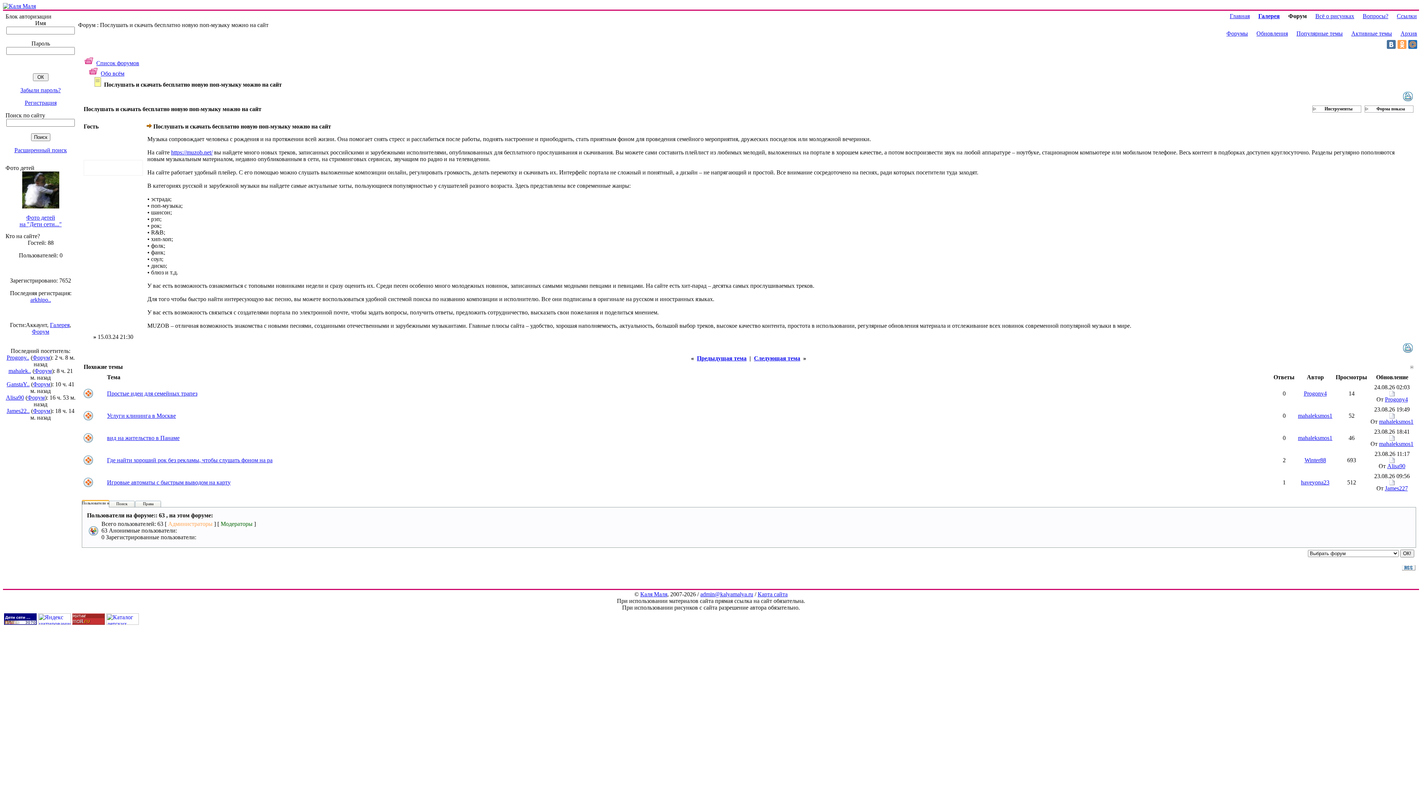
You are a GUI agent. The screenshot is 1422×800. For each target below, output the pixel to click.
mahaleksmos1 (1315, 416)
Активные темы (1371, 33)
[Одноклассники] (1402, 44)
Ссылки (1407, 16)
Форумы (1237, 33)
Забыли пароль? (40, 90)
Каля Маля (653, 594)
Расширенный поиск (40, 150)
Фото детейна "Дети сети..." (41, 220)
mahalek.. (20, 371)
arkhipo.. (40, 300)
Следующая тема (777, 358)
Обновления (1272, 33)
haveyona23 (1315, 482)
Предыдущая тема (722, 358)
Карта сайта (773, 594)
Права (148, 503)
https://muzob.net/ (192, 152)
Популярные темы (1319, 33)
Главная (1240, 16)
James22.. (18, 411)
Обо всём (112, 73)
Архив (1409, 33)
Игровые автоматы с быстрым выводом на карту (169, 482)
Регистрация (41, 103)
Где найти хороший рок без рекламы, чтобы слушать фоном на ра (190, 460)
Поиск (121, 503)
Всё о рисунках (1334, 16)
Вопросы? (1375, 16)
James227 (1396, 488)
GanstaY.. (18, 384)
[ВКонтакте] (1391, 44)
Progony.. (18, 357)
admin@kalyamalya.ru (726, 594)
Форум (40, 332)
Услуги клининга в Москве (141, 416)
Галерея (60, 325)
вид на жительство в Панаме (143, 438)
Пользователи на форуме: (104, 503)
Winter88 (1315, 460)
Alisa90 (15, 397)
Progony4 (1315, 393)
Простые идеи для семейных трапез (152, 393)
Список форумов (117, 63)
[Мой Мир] (1412, 44)
